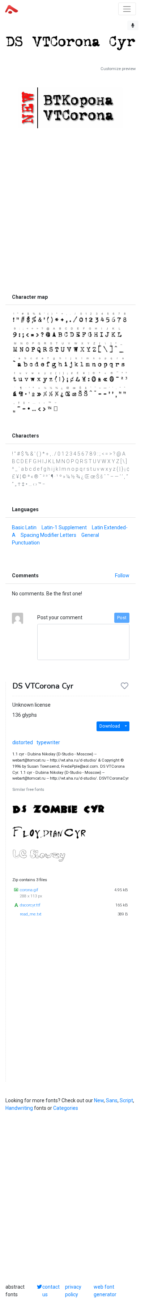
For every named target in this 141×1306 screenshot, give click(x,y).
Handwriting (19, 1108)
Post (122, 617)
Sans (112, 1100)
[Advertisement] (70, 203)
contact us (51, 1290)
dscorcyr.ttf (30, 905)
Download (109, 726)
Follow (122, 575)
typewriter (48, 742)
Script (126, 1100)
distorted (22, 742)
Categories (65, 1108)
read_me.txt (31, 914)
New (99, 1100)
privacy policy (73, 1290)
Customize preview (118, 68)
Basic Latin (24, 527)
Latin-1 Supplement (64, 527)
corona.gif (29, 890)
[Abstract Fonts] (11, 8)
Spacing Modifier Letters (48, 535)
